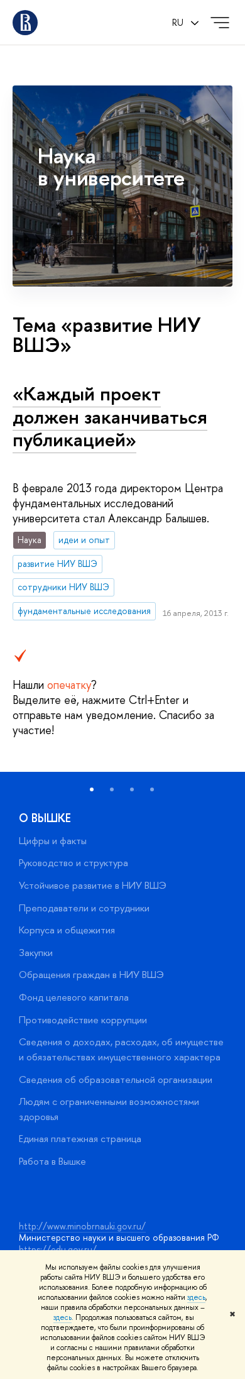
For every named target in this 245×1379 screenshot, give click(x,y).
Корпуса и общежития (67, 930)
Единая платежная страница (80, 1138)
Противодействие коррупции (83, 1019)
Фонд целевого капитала (74, 997)
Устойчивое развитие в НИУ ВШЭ (92, 885)
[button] (92, 789)
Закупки (36, 952)
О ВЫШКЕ (45, 818)
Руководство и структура (73, 862)
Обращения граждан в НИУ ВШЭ (91, 974)
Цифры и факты (53, 840)
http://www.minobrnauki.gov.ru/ (82, 1226)
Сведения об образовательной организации (115, 1079)
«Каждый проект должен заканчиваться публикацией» (110, 416)
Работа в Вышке (52, 1161)
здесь (196, 1297)
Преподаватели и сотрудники (84, 908)
